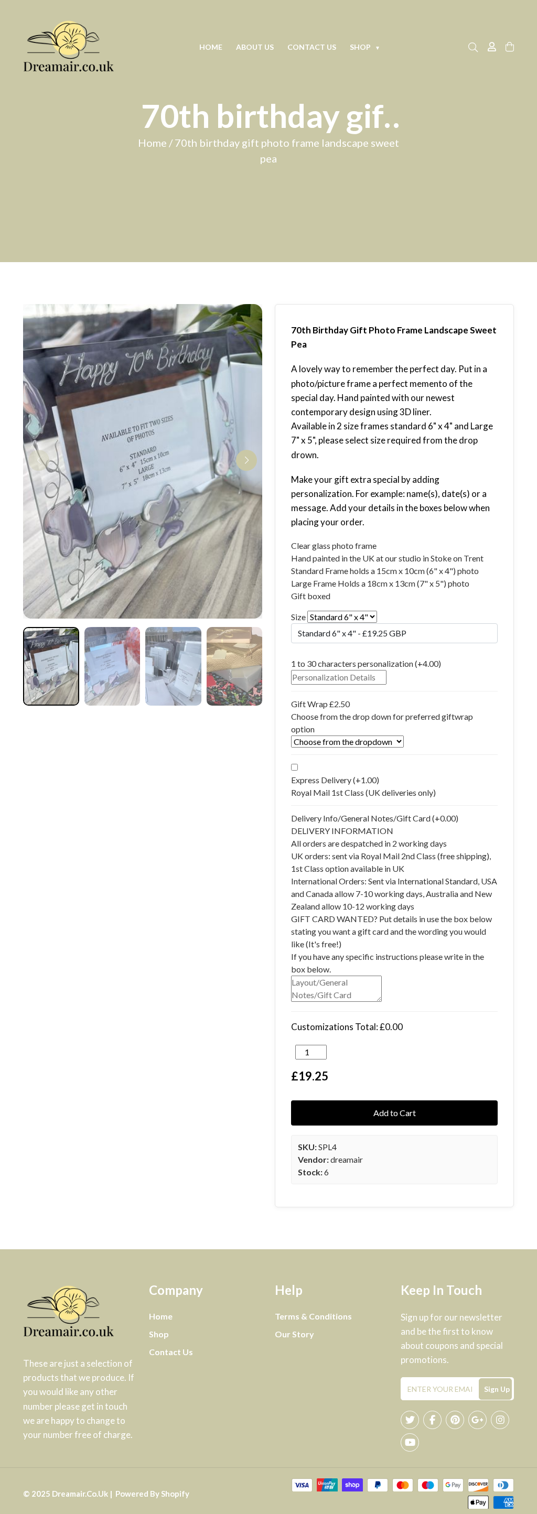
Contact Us (311, 46)
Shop (365, 46)
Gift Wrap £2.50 (320, 704)
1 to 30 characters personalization (366, 663)
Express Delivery (335, 780)
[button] (246, 460)
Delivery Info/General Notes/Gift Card (374, 818)
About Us (255, 46)
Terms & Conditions (313, 1316)
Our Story (294, 1334)
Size (298, 617)
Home (210, 46)
